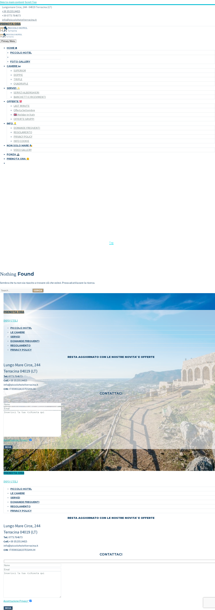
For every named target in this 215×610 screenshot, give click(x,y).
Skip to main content (12, 2)
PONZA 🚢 (13, 154)
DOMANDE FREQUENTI (27, 128)
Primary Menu (8, 41)
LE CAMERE (17, 332)
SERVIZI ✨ (13, 88)
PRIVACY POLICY (23, 136)
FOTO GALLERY (20, 61)
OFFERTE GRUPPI (24, 119)
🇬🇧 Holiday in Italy (24, 114)
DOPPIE (18, 75)
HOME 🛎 (12, 47)
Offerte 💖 (14, 101)
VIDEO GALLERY (23, 150)
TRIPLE (18, 79)
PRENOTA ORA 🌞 (18, 158)
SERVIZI (15, 336)
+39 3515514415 (11, 11)
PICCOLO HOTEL (21, 52)
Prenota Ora (10, 24)
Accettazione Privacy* (16, 440)
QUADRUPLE (21, 83)
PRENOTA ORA (14, 312)
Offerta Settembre (24, 110)
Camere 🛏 (13, 66)
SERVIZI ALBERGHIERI (26, 92)
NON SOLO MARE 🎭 (19, 145)
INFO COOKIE (21, 141)
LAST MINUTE (22, 105)
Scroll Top (31, 2)
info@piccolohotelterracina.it (19, 19)
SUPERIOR (20, 70)
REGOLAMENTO (23, 132)
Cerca (38, 290)
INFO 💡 (11, 123)
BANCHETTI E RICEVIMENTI (30, 97)
